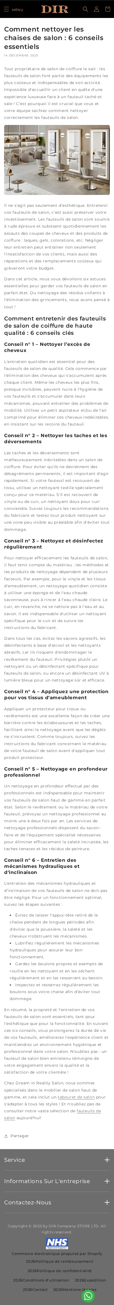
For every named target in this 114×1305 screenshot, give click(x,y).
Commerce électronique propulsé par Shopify (57, 1253)
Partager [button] (20, 1135)
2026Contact (35, 1289)
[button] (13, 9)
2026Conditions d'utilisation (41, 1280)
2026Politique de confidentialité (60, 1271)
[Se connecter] (96, 9)
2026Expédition (90, 1280)
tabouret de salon (76, 1097)
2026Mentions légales (75, 1289)
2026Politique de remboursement (59, 1261)
